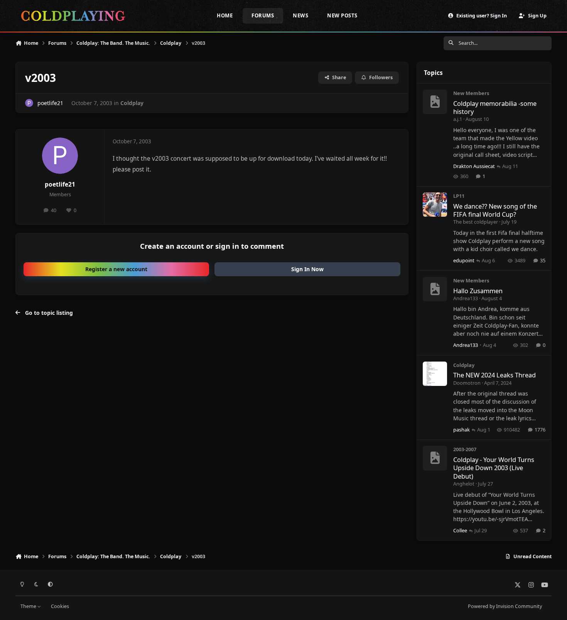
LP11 (458, 195)
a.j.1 (457, 119)
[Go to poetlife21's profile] (29, 103)
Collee (460, 530)
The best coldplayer (475, 221)
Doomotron (467, 382)
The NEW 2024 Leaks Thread (494, 374)
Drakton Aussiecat (474, 166)
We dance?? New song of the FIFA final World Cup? (495, 210)
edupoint (463, 260)
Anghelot (463, 483)
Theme (28, 606)
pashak (461, 429)
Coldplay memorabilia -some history (495, 107)
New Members (471, 93)
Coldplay (131, 103)
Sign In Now (307, 269)
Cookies (60, 606)
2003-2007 (464, 449)
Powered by (505, 606)
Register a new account (116, 269)
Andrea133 (465, 298)
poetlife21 (50, 103)
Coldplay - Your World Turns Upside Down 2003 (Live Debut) (493, 468)
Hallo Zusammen (478, 290)
